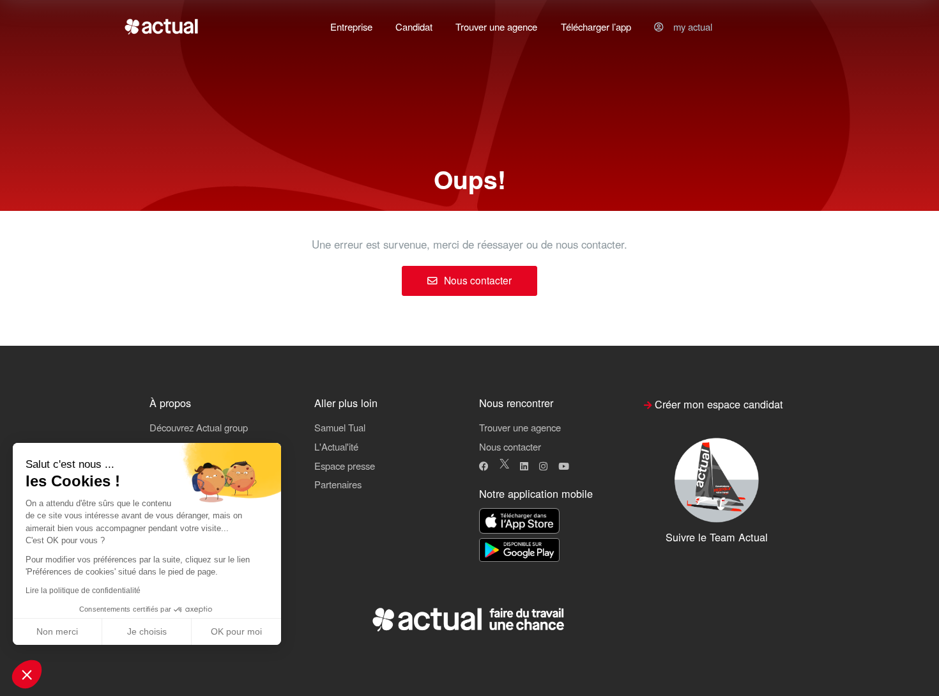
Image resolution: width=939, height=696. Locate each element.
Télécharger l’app (596, 26)
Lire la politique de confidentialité (83, 590)
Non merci (57, 631)
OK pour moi (236, 631)
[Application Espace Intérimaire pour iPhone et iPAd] (519, 522)
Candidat (413, 26)
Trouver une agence (496, 26)
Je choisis (147, 631)
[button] (26, 674)
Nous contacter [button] (510, 446)
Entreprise (351, 26)
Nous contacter (476, 280)
